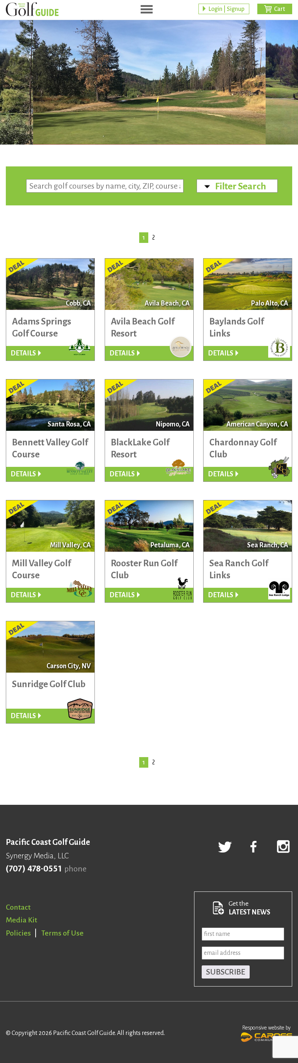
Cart (279, 9)
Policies (18, 933)
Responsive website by (266, 1027)
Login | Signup (226, 9)
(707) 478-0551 (33, 869)
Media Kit (21, 920)
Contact (18, 907)
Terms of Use (62, 933)
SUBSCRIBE (225, 972)
